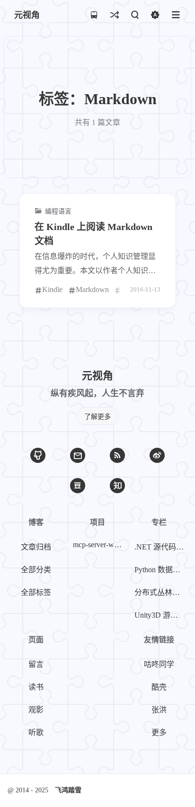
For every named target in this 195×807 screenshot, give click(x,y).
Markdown (92, 289)
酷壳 (159, 687)
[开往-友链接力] (94, 14)
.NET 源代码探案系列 (160, 547)
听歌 (36, 732)
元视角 (27, 15)
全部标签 (36, 592)
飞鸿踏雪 (68, 790)
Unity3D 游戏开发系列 (160, 615)
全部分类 (36, 570)
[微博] (157, 455)
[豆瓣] (77, 485)
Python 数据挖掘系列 (160, 570)
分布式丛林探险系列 (160, 592)
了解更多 (97, 416)
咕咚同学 (159, 664)
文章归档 (36, 547)
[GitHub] (37, 455)
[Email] (77, 455)
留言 (36, 664)
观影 (36, 710)
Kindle (52, 289)
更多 (159, 732)
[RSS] (117, 455)
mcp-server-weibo (99, 545)
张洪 (159, 710)
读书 (36, 687)
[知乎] (117, 485)
